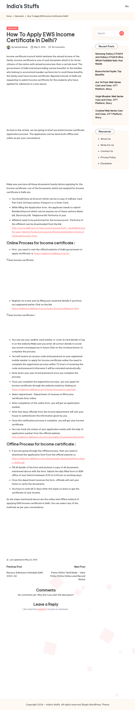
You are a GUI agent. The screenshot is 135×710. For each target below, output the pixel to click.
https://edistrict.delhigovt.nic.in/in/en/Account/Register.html (45, 308)
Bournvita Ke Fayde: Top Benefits (108, 73)
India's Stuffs (23, 6)
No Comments (58, 47)
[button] (121, 33)
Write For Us (107, 145)
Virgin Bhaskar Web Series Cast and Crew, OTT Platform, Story (109, 100)
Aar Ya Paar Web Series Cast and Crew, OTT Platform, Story (108, 85)
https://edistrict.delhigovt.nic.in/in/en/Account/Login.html (44, 389)
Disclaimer (106, 163)
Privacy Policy (108, 157)
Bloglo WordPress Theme (95, 704)
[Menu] (126, 6)
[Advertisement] (46, 106)
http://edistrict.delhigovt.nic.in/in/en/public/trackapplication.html (48, 437)
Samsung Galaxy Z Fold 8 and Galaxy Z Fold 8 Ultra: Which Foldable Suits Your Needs (109, 58)
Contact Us (107, 151)
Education (12, 28)
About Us (106, 138)
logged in (42, 609)
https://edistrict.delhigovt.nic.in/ (51, 253)
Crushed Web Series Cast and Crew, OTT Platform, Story (109, 114)
